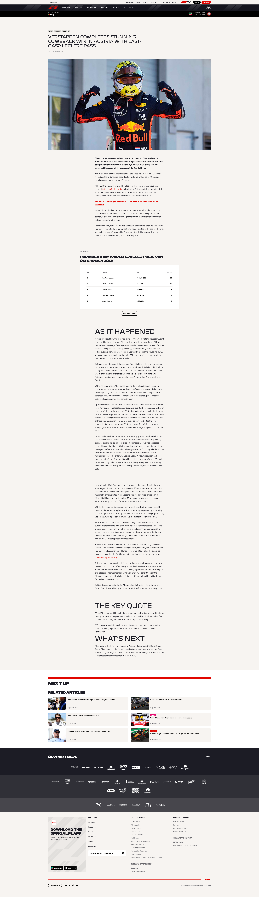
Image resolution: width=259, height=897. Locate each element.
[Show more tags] (68, 31)
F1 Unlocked (129, 7)
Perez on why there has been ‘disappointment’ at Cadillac (89, 731)
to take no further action (112, 189)
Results (78, 7)
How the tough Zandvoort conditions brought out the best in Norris (174, 733)
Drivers (104, 7)
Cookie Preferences (138, 871)
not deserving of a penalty (106, 557)
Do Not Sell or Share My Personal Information (147, 857)
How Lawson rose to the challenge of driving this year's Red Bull (91, 699)
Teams (116, 7)
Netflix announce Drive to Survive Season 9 (166, 699)
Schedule (66, 7)
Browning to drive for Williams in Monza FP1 (84, 715)
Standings (91, 7)
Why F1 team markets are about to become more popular (171, 718)
